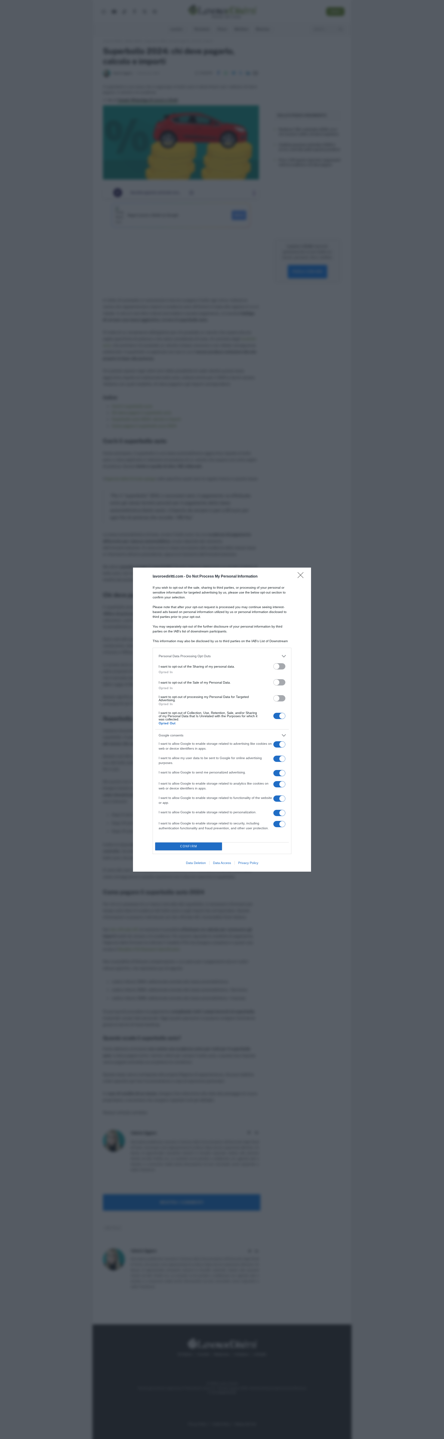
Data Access (222, 863)
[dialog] (222, 720)
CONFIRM (188, 846)
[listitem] (222, 656)
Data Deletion (196, 863)
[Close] (302, 576)
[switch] (279, 666)
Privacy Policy (248, 863)
